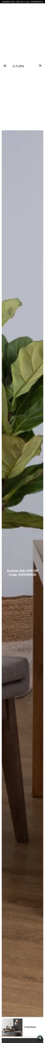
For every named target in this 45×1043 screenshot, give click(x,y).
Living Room (30, 1027)
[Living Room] (12, 1027)
